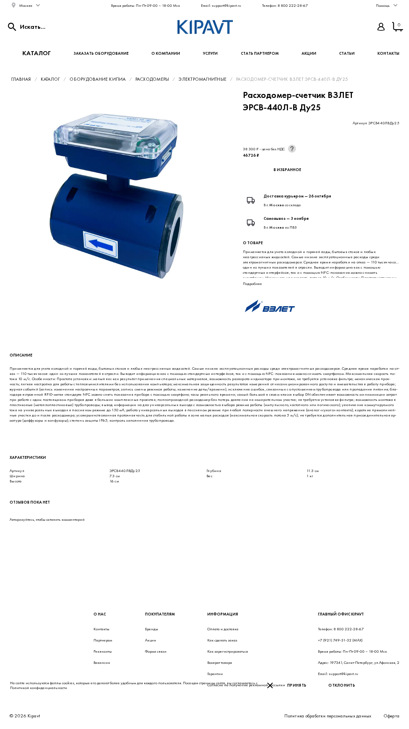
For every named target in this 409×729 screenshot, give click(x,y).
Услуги (210, 53)
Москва (25, 5)
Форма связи (156, 651)
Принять (296, 685)
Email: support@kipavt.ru (221, 5)
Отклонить (341, 685)
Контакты (388, 53)
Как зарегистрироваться (227, 651)
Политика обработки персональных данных (327, 716)
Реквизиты (102, 651)
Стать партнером (260, 53)
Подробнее (252, 283)
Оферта (391, 716)
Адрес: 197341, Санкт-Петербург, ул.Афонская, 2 (358, 662)
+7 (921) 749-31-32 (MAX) (340, 640)
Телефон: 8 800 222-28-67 (285, 5)
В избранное (287, 169)
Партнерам (102, 640)
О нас (99, 614)
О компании (165, 53)
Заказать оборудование (101, 53)
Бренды (151, 628)
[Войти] (381, 26)
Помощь (383, 5)
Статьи (347, 53)
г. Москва (275, 204)
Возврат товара (219, 662)
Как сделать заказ (222, 640)
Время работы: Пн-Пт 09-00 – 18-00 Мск (145, 5)
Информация (222, 614)
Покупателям (160, 614)
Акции (309, 53)
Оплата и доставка (222, 628)
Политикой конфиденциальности (38, 687)
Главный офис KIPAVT (341, 614)
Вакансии (101, 662)
